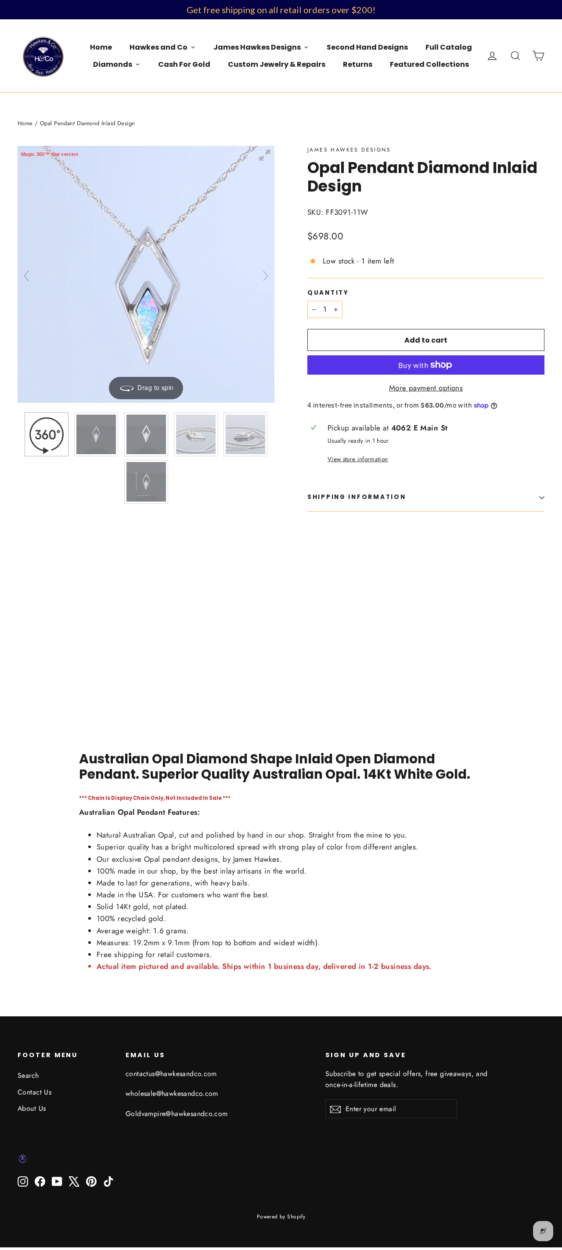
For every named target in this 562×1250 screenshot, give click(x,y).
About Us (32, 1108)
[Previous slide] (26, 276)
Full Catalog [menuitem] (448, 47)
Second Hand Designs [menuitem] (367, 47)
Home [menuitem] (101, 47)
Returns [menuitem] (357, 64)
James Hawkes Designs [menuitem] (257, 47)
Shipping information (356, 497)
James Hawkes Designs (349, 150)
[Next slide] (265, 276)
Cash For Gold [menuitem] (184, 64)
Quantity (328, 292)
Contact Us (34, 1092)
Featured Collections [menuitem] (429, 64)
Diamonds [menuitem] (112, 64)
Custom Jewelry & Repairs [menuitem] (276, 64)
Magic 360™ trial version (49, 154)
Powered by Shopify (281, 1217)
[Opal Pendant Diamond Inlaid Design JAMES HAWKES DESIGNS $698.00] (327, 613)
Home (25, 123)
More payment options (426, 388)
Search (28, 1075)
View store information (358, 459)
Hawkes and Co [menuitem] (158, 47)
